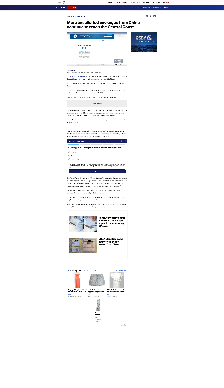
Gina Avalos (72, 71)
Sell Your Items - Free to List (89, 270)
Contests (165, 8)
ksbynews (57, 7)
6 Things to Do (157, 8)
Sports (142, 3)
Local (118, 3)
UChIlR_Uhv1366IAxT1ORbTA (64, 7)
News (69, 16)
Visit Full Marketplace (120, 270)
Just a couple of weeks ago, (76, 76)
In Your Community (137, 8)
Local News (80, 16)
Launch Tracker (147, 8)
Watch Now (163, 3)
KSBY (62, 7)
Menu (110, 2)
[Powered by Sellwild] (123, 325)
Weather (134, 3)
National (125, 3)
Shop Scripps (151, 3)
